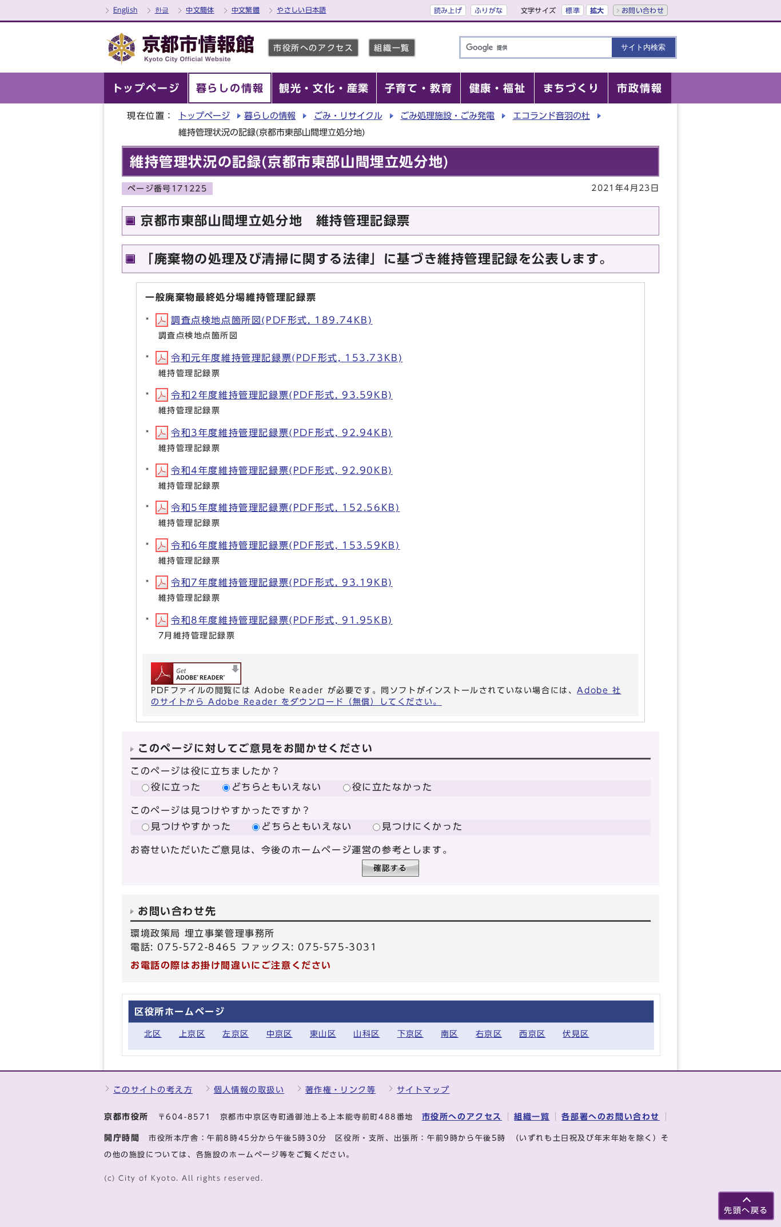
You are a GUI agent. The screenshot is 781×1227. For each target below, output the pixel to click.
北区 (153, 1033)
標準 (572, 10)
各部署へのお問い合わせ (610, 1116)
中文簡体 (200, 9)
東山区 (323, 1033)
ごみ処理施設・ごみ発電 (447, 115)
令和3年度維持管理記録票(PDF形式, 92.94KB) (282, 432)
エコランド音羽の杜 (551, 115)
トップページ (204, 115)
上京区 (192, 1033)
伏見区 (576, 1033)
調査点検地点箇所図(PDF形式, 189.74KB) (272, 320)
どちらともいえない (277, 787)
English (125, 9)
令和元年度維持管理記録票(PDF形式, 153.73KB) (287, 357)
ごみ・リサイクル (348, 115)
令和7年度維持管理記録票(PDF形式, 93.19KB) (282, 582)
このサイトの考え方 (153, 1089)
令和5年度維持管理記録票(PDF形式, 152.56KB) (285, 507)
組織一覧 (391, 47)
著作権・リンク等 (340, 1089)
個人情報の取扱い (249, 1089)
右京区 (489, 1033)
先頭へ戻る (746, 1210)
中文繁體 (246, 9)
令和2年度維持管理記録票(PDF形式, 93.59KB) (282, 394)
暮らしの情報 (270, 115)
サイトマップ (423, 1089)
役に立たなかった (392, 787)
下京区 (410, 1033)
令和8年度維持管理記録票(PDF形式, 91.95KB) (282, 620)
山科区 (366, 1033)
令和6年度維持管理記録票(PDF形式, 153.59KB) (285, 545)
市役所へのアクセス (313, 47)
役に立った (176, 787)
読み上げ (448, 10)
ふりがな (489, 10)
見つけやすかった (191, 826)
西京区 (532, 1033)
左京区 (235, 1033)
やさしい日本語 (301, 9)
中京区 (279, 1033)
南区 (450, 1033)
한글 (162, 9)
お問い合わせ (642, 10)
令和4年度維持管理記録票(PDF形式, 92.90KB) (282, 470)
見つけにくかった (422, 826)
